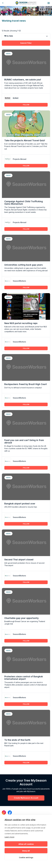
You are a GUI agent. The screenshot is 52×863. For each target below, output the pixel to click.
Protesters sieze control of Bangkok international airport (23, 677)
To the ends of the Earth (17, 740)
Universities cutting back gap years (23, 265)
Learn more (9, 837)
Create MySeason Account (26, 798)
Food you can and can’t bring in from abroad (24, 441)
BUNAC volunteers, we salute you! (22, 79)
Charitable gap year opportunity (21, 618)
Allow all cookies (26, 844)
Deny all (26, 850)
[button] (49, 3)
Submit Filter (26, 43)
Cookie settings (26, 857)
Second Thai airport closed (18, 559)
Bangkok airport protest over (19, 503)
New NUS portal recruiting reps (20, 323)
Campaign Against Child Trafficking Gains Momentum (23, 202)
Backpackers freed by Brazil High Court (25, 384)
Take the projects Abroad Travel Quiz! (24, 140)
